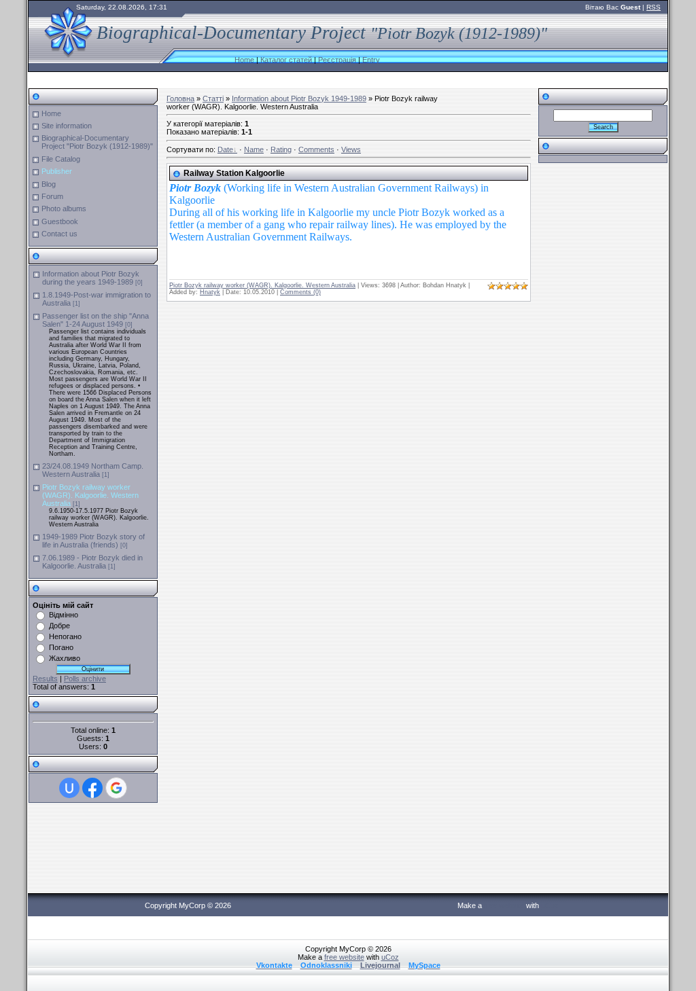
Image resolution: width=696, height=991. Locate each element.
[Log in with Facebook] (92, 788)
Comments (316, 149)
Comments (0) (300, 292)
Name (254, 149)
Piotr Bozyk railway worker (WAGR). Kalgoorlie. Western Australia (90, 495)
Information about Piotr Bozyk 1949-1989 (299, 98)
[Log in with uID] (69, 788)
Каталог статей (286, 60)
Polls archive (85, 678)
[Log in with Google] (116, 788)
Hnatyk (210, 292)
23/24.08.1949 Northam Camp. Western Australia (92, 470)
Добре (59, 625)
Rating (281, 149)
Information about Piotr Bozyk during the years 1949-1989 (90, 278)
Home (244, 60)
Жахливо (64, 658)
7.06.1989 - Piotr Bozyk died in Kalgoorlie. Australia (92, 562)
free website (504, 905)
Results (45, 678)
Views (351, 149)
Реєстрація (337, 60)
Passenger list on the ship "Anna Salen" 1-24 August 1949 (95, 320)
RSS (653, 7)
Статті (213, 98)
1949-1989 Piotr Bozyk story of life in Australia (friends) (93, 541)
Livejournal (380, 965)
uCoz (550, 905)
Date (225, 149)
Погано (61, 647)
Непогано (65, 636)
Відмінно (63, 615)
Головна (180, 98)
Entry (371, 60)
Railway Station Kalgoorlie (234, 173)
